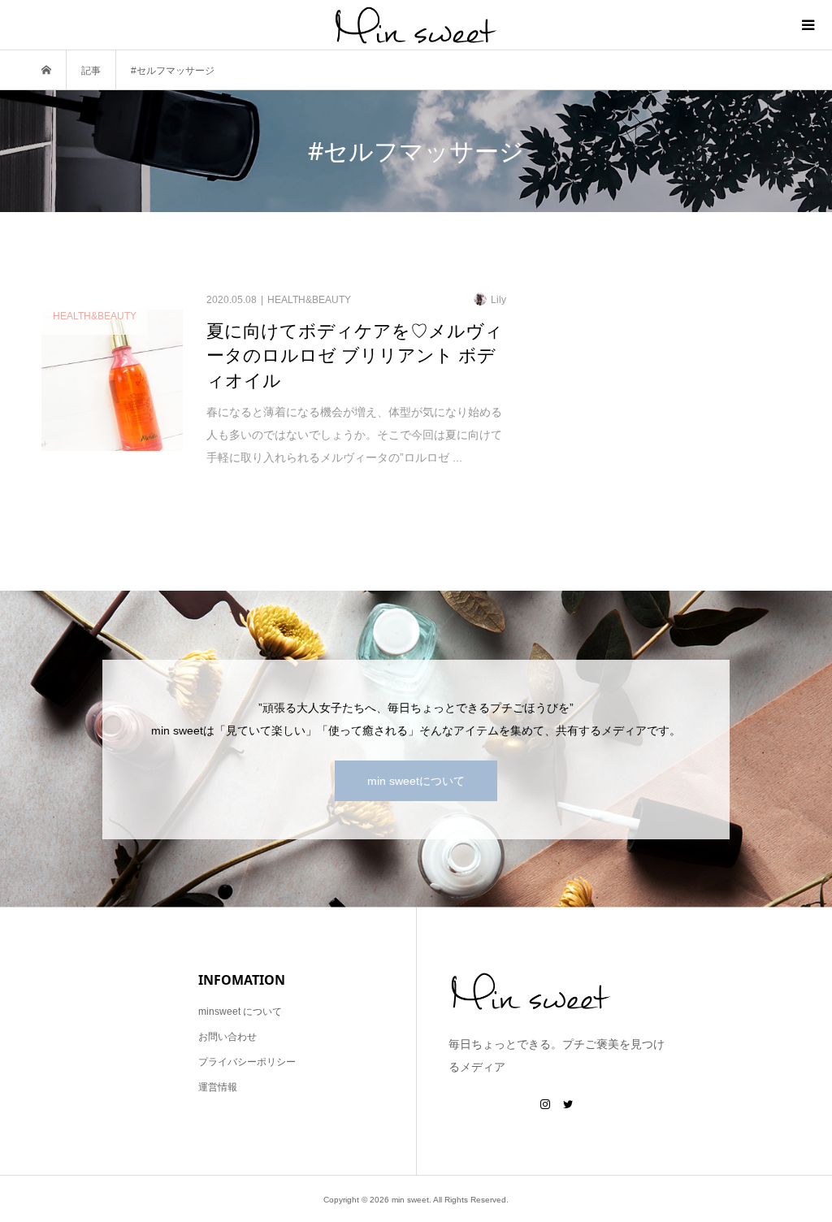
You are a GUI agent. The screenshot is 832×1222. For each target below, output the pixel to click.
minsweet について (240, 1011)
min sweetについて (416, 780)
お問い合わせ (227, 1036)
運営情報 (217, 1087)
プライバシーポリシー (247, 1062)
